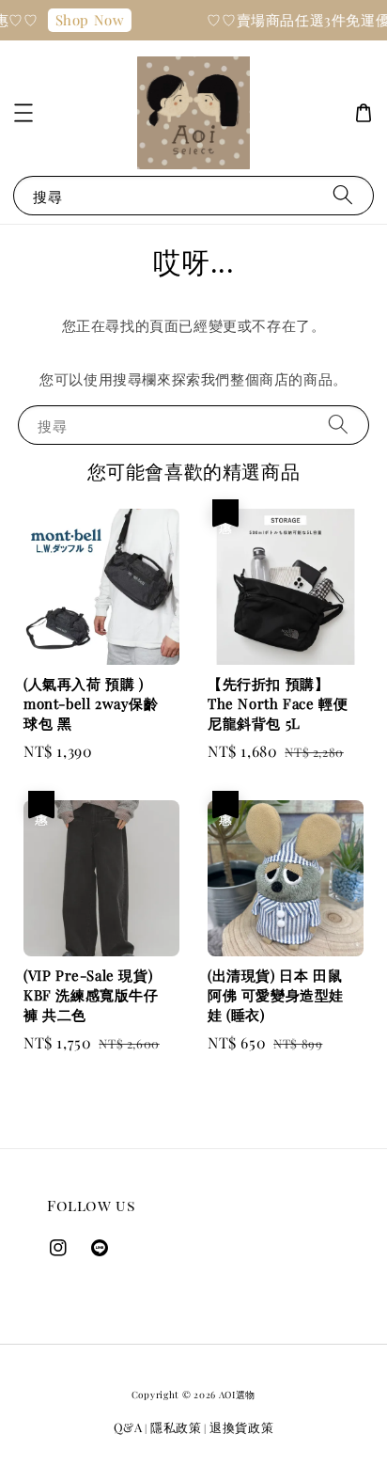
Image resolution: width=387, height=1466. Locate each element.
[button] (23, 113)
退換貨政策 (241, 1427)
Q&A (128, 1427)
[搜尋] (343, 195)
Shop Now (86, 19)
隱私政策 (176, 1427)
